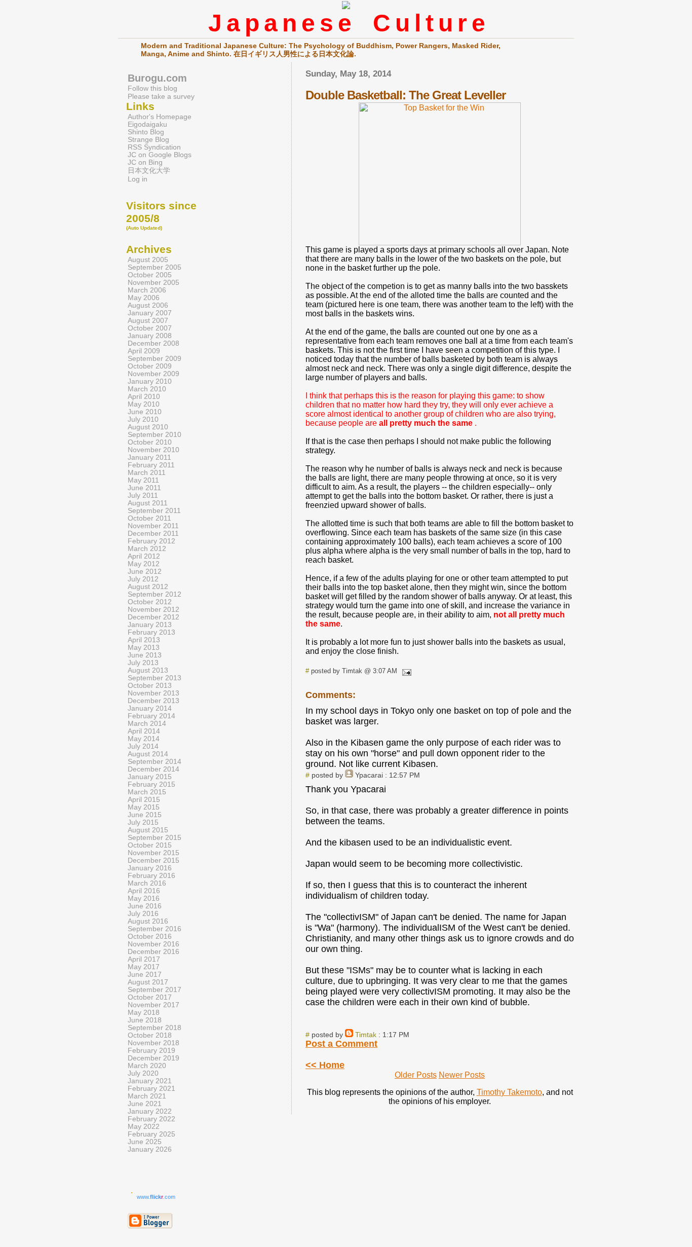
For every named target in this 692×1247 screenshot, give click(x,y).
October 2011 (149, 518)
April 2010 (144, 396)
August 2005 (148, 260)
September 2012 (154, 594)
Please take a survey (161, 96)
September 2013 (154, 678)
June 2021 (145, 1104)
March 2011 (147, 472)
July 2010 (143, 419)
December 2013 (153, 701)
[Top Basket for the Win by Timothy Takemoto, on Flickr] (440, 242)
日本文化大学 (149, 170)
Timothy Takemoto (509, 1092)
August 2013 (148, 670)
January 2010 (150, 381)
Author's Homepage (159, 117)
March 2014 (147, 723)
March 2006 (147, 290)
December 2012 (153, 617)
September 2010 (154, 434)
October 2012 (150, 602)
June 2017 (145, 974)
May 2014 (144, 739)
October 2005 (150, 275)
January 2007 (150, 313)
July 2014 (143, 746)
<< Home (324, 1065)
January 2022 (150, 1111)
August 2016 (148, 921)
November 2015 (153, 853)
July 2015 (143, 822)
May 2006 (144, 298)
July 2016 (143, 914)
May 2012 (144, 564)
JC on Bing (145, 162)
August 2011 (148, 503)
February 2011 (151, 465)
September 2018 (154, 1028)
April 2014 (144, 731)
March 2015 (147, 792)
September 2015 (154, 837)
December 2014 (153, 769)
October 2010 (150, 442)
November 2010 (153, 450)
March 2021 (147, 1096)
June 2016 (145, 906)
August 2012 (148, 587)
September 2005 (154, 267)
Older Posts (416, 1075)
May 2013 (144, 647)
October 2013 (150, 685)
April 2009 (144, 351)
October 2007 (150, 328)
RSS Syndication (154, 147)
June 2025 (145, 1142)
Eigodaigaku (147, 124)
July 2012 (143, 579)
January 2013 (150, 625)
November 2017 (153, 1005)
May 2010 (144, 404)
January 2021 (150, 1081)
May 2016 (144, 898)
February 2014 (151, 716)
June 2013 (145, 655)
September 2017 (154, 990)
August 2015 (148, 830)
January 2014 (150, 708)
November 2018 (153, 1043)
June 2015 (145, 815)
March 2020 (147, 1066)
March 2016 (147, 883)
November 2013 (153, 693)
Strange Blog (148, 139)
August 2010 (148, 427)
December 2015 (153, 860)
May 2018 (144, 1012)
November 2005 (153, 282)
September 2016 (154, 929)
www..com (156, 1197)
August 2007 (148, 320)
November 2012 (153, 609)
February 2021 (151, 1088)
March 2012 (147, 549)
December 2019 (153, 1058)
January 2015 (150, 777)
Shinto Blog (146, 132)
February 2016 (151, 875)
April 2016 (144, 891)
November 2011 (153, 526)
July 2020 (143, 1073)
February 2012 (151, 541)
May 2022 (144, 1126)
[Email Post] (405, 671)
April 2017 (144, 959)
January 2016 (150, 868)
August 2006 (148, 305)
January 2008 (150, 336)
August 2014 (148, 754)
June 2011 (144, 488)
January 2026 (150, 1149)
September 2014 (154, 761)
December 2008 (153, 343)
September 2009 (154, 358)
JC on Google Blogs (159, 155)
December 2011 (153, 533)
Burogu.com (157, 78)
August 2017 (148, 982)
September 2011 (154, 511)
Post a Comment (341, 1044)
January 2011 (149, 457)
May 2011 (143, 480)
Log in (137, 179)
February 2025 (151, 1134)
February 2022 (151, 1119)
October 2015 (150, 845)
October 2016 (150, 936)
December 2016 (153, 952)
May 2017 (144, 967)
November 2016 (153, 944)
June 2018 (145, 1020)
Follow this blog (152, 88)
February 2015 (151, 784)
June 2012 (145, 571)
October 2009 (150, 366)
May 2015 (144, 807)
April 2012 (144, 556)
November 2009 (153, 374)
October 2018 (150, 1035)
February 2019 (151, 1050)
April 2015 (144, 799)
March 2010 (147, 389)
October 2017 (150, 997)
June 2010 (145, 412)
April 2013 (144, 640)
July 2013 (143, 663)
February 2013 (151, 632)
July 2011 (143, 495)
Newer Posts (462, 1075)
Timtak (365, 1035)
